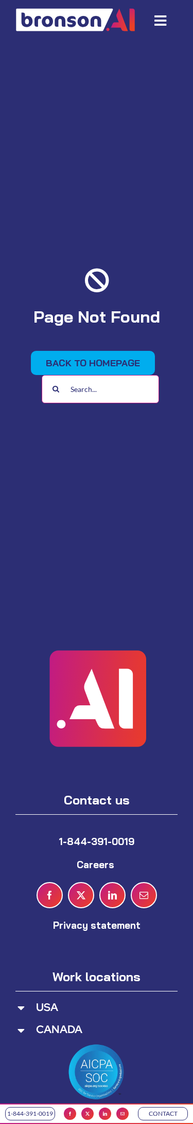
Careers (97, 864)
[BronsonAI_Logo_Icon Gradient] (97, 626)
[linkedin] (105, 1114)
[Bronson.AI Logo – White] (75, 10)
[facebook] (70, 1114)
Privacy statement (97, 925)
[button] (96, 1008)
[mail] (122, 1114)
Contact (163, 1113)
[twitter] (87, 1114)
